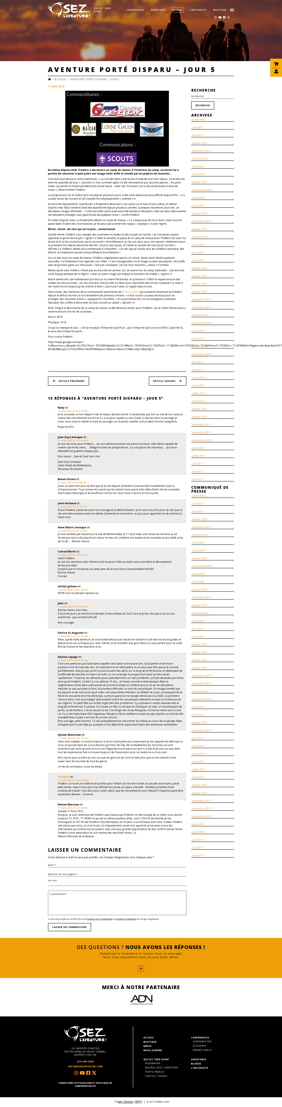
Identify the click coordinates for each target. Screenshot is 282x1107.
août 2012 (198, 385)
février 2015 (199, 284)
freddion (63, 777)
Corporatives (202, 1041)
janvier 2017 (199, 229)
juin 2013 (197, 362)
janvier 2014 (199, 346)
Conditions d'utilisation (125, 919)
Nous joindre (152, 1050)
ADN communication (125, 1103)
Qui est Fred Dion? (102, 10)
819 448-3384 (85, 1061)
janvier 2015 (199, 291)
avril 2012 (198, 401)
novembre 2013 (201, 354)
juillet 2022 (198, 119)
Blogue (178, 9)
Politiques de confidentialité (99, 919)
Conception (118, 1101)
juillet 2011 (198, 456)
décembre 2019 (201, 151)
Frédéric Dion (162, 1101)
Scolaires (199, 1045)
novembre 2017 (201, 221)
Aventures (158, 9)
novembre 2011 (201, 432)
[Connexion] (276, 73)
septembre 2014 (202, 323)
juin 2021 (197, 127)
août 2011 (198, 448)
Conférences (135, 9)
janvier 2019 (199, 182)
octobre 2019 (200, 158)
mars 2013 (198, 377)
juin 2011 (197, 463)
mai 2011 (197, 471)
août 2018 (198, 198)
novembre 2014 (201, 307)
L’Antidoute (197, 9)
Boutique (220, 9)
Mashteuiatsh (130, 292)
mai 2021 (197, 135)
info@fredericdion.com (85, 1066)
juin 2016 (197, 252)
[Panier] (276, 66)
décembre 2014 (201, 299)
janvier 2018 (199, 213)
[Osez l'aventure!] (85, 1034)
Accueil (148, 1037)
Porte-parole (154, 1071)
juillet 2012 (198, 393)
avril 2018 (198, 205)
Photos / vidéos (156, 1076)
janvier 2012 (199, 417)
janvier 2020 (199, 143)
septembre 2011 (202, 440)
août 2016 (198, 244)
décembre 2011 (201, 424)
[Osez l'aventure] (69, 10)
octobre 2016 (200, 237)
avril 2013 (198, 370)
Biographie (152, 1063)
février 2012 (199, 409)
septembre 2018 (202, 190)
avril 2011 (198, 479)
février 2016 (199, 268)
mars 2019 (198, 174)
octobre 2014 (200, 315)
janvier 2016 (199, 276)
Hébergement (128, 1101)
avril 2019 (198, 166)
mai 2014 (197, 338)
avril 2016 (198, 260)
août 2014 (198, 331)
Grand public (202, 1049)
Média (147, 1046)
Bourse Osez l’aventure (161, 1067)
